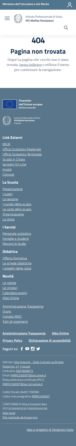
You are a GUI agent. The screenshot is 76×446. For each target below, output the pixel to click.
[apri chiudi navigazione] (7, 18)
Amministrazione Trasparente (23, 306)
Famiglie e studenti (16, 238)
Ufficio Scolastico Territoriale (22, 154)
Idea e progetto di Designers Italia (50, 429)
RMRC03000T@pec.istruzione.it (23, 384)
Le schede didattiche (17, 263)
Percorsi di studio (14, 243)
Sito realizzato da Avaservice (20, 417)
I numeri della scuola (17, 204)
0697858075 (24, 371)
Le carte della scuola (17, 209)
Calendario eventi (15, 292)
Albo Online (11, 297)
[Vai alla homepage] (18, 18)
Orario (7, 311)
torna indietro (30, 64)
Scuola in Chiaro (14, 159)
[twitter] (38, 349)
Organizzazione (13, 214)
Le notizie (9, 282)
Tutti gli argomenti (15, 321)
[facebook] (22, 349)
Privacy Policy (12, 340)
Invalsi (7, 169)
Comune (8, 174)
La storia (9, 219)
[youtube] (27, 349)
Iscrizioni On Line (14, 164)
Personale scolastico (17, 233)
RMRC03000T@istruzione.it (28, 375)
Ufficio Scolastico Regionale (22, 149)
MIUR (6, 144)
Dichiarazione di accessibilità (50, 340)
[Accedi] (69, 5)
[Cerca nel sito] (66, 28)
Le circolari (10, 287)
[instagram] (33, 349)
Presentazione (13, 188)
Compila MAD (12, 316)
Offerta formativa (15, 258)
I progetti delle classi (17, 268)
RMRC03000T (41, 396)
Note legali (9, 413)
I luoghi (8, 193)
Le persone (10, 199)
